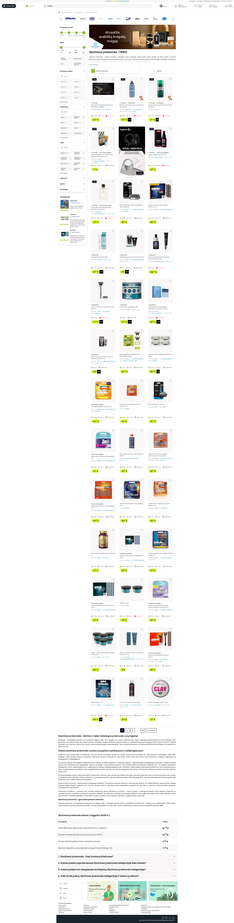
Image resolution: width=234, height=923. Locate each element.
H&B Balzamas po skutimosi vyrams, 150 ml (132, 257)
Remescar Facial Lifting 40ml (99, 257)
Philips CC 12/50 (124, 603)
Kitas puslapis (151, 730)
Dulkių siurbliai (87, 912)
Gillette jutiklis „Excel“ (97, 702)
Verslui (224, 1)
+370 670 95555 (115, 1)
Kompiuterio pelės (88, 909)
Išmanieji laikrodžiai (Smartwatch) (119, 905)
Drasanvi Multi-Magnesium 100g (129, 307)
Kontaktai (200, 1)
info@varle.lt (125, 1)
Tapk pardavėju (216, 1)
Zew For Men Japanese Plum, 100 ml (158, 702)
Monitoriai (61, 912)
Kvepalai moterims (63, 909)
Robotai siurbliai (114, 912)
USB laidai (144, 909)
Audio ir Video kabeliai (64, 910)
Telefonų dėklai (88, 910)
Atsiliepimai (208, 1)
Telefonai (86, 905)
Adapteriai (112, 910)
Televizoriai (61, 907)
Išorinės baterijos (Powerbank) (150, 910)
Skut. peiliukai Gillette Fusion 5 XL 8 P (101, 406)
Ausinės (111, 909)
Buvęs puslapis (113, 730)
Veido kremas (62, 905)
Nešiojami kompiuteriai (90, 907)
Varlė (230, 1)
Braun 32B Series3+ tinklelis (156, 404)
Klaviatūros (144, 905)
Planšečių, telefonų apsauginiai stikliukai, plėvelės (156, 907)
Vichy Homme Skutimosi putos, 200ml (130, 702)
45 (143, 730)
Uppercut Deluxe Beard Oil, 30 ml (157, 154)
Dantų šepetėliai (146, 912)
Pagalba (193, 1)
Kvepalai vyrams (114, 907)
